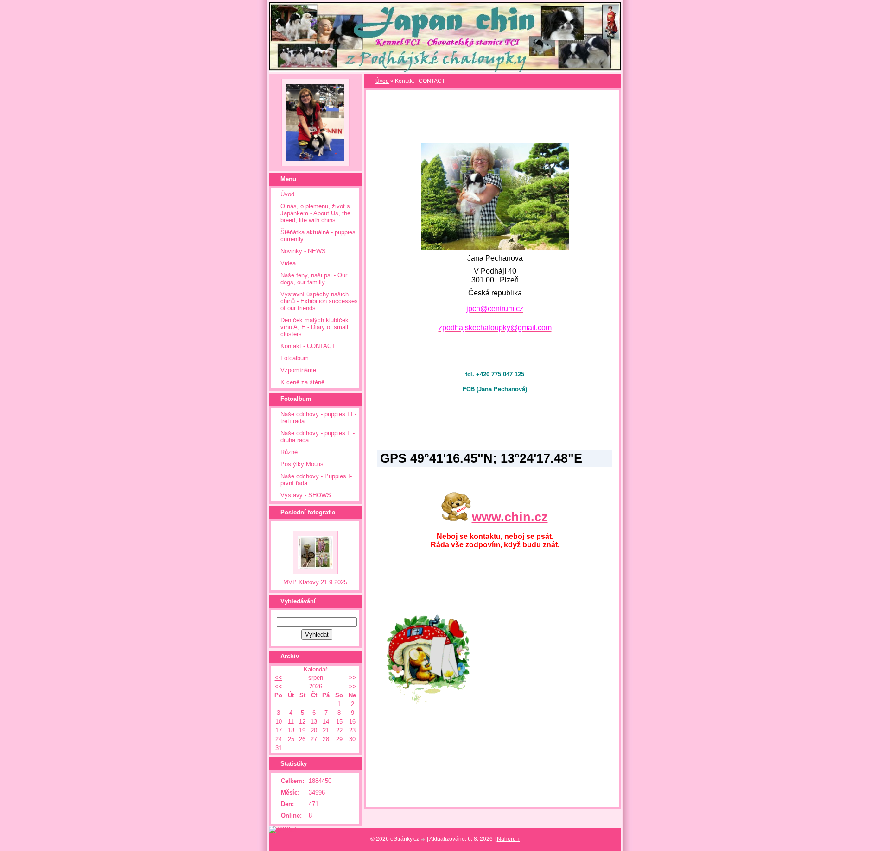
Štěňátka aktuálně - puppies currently (318, 236)
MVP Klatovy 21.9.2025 (315, 582)
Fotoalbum (294, 358)
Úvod (287, 194)
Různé (289, 452)
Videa (288, 263)
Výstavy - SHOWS (305, 495)
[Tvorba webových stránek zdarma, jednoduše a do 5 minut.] (423, 840)
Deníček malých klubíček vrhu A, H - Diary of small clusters (314, 327)
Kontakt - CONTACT (307, 346)
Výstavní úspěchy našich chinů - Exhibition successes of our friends (319, 301)
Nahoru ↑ (508, 839)
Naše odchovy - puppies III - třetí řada (318, 418)
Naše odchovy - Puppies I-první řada (316, 480)
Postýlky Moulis (302, 464)
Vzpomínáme (298, 370)
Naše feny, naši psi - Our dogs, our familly (313, 279)
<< (278, 677)
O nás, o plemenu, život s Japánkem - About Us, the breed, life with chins (315, 213)
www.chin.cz (510, 517)
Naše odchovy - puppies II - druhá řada (317, 437)
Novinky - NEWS (303, 251)
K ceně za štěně (302, 382)
